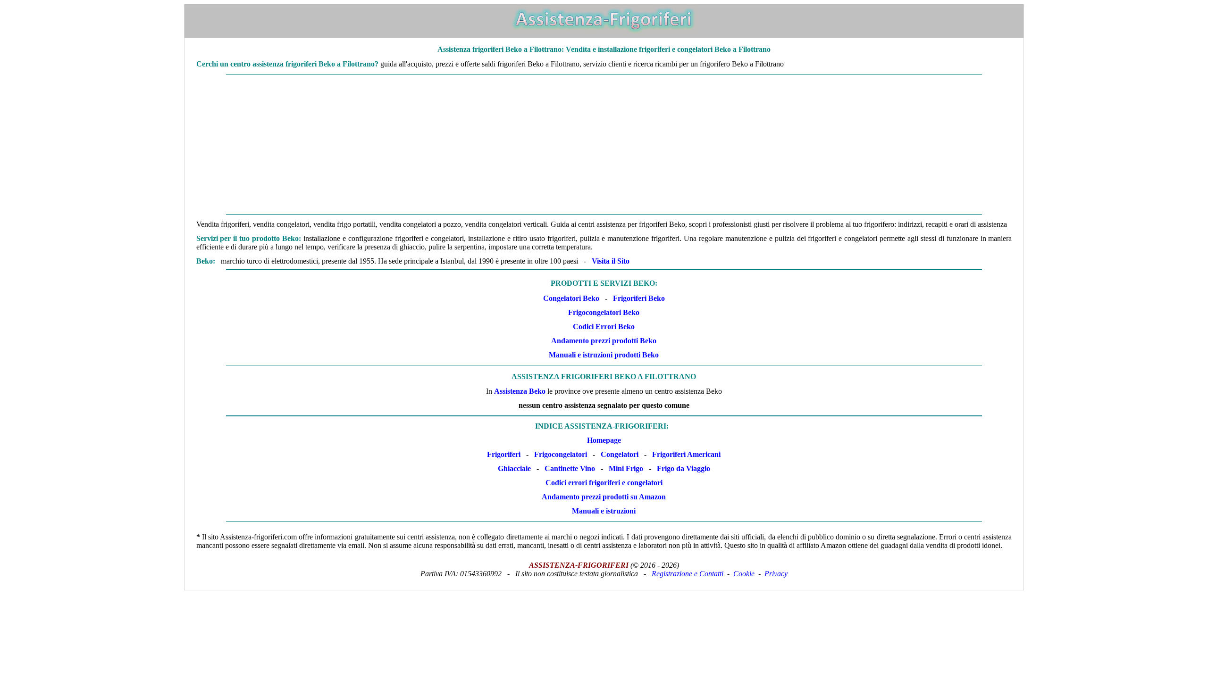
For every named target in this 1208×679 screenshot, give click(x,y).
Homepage (604, 440)
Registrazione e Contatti (687, 574)
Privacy (776, 574)
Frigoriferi (503, 454)
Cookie (744, 574)
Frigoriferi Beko (639, 298)
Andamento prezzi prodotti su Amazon (604, 497)
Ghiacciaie (514, 468)
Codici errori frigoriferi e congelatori (604, 483)
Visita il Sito (610, 261)
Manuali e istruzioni (604, 511)
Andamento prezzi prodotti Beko (603, 341)
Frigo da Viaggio (683, 468)
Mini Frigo (626, 468)
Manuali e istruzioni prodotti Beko (604, 355)
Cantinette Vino (570, 468)
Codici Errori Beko (604, 327)
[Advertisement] (604, 144)
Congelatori (619, 454)
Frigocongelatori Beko (603, 312)
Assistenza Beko (519, 391)
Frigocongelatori (560, 454)
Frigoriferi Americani (686, 454)
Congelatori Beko (571, 298)
